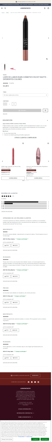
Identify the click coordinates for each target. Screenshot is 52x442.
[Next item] (48, 161)
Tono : (5, 92)
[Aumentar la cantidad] (14, 104)
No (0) (15, 245)
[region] (25, 431)
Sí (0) (7, 245)
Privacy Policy (21, 436)
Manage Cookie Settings (7, 439)
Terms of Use (29, 436)
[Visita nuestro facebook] (28, 382)
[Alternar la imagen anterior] (2, 38)
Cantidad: (6, 101)
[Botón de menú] (2, 8)
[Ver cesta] (48, 8)
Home (3, 12)
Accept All (35, 439)
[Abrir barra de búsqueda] (5, 8)
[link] (44, 8)
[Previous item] (2, 161)
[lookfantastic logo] (25, 8)
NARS (7, 12)
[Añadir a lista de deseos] (45, 110)
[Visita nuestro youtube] (35, 382)
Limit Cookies (45, 439)
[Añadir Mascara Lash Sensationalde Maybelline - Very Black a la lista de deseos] (48, 143)
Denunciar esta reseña (10, 250)
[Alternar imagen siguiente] (48, 38)
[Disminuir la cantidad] (5, 104)
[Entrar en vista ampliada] (47, 59)
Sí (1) (7, 330)
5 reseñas (11, 83)
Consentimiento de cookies (25, 402)
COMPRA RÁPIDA (13, 178)
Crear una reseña (6, 211)
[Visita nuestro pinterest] (38, 382)
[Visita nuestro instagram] (31, 382)
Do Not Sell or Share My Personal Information (25, 404)
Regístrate (35, 375)
